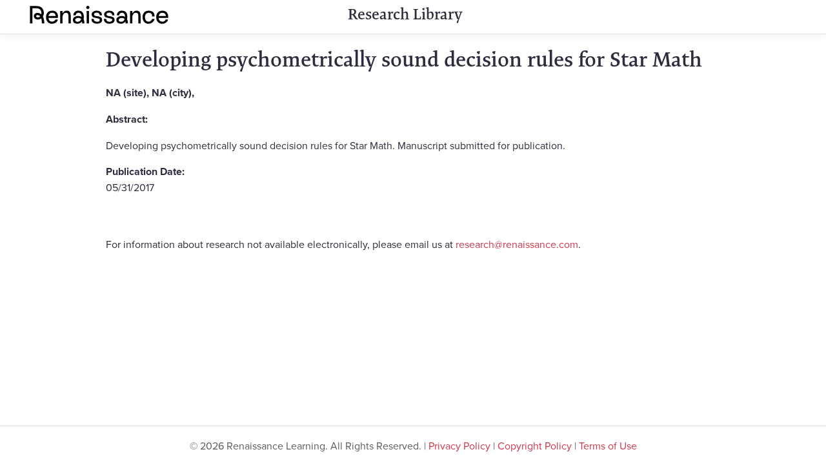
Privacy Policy (459, 446)
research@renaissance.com (517, 244)
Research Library (405, 14)
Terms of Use (608, 446)
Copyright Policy (535, 446)
